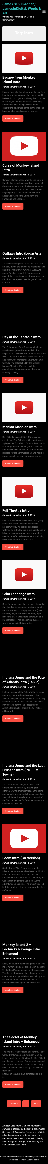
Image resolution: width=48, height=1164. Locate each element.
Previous (14, 1103)
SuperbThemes (33, 1160)
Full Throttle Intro (16, 510)
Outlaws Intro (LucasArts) (22, 253)
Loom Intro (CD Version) (21, 858)
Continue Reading (13, 118)
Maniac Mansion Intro (19, 427)
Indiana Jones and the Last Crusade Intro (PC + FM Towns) (23, 770)
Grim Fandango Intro (18, 594)
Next (36, 1103)
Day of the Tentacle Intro (21, 337)
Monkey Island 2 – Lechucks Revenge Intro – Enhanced (22, 949)
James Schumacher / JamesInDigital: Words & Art (21, 8)
